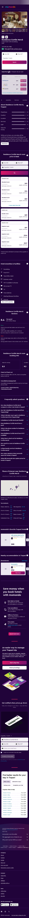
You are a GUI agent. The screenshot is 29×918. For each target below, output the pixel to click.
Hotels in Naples (7, 808)
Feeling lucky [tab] (7, 785)
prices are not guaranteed (12, 829)
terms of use (20, 759)
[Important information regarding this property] (27, 354)
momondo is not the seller (9, 834)
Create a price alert (12, 625)
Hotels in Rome (7, 792)
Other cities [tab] (7, 781)
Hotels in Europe (13, 846)
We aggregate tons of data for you (12, 837)
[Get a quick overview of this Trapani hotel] (27, 106)
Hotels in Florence (7, 799)
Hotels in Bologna (7, 812)
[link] (18, 572)
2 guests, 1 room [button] (7, 58)
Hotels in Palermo (7, 810)
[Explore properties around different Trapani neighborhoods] (27, 555)
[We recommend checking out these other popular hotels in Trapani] (27, 529)
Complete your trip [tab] (18, 785)
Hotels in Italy (21, 846)
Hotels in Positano (7, 803)
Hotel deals (5, 846)
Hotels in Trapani (12, 847)
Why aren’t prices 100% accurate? (11, 839)
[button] (2, 7)
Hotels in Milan (6, 795)
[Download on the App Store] (14, 904)
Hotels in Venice (7, 797)
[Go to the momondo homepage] (10, 7)
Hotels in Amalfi (7, 801)
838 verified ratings (16, 49)
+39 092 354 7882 (7, 46)
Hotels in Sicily (4, 847)
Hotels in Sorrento (7, 806)
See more (24, 560)
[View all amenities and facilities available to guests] (27, 264)
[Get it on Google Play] (5, 904)
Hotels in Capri (6, 814)
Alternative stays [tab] (16, 781)
